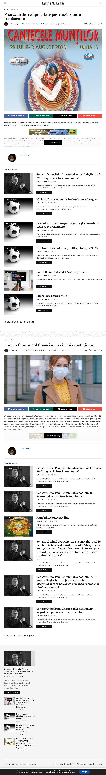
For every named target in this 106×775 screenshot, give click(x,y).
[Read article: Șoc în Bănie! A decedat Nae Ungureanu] (18, 280)
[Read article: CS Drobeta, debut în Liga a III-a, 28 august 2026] (18, 256)
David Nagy (14, 24)
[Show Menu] (5, 3)
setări (73, 773)
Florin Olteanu (42, 181)
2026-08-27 (53, 521)
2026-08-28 (53, 203)
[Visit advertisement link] (53, 132)
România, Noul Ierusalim (52, 517)
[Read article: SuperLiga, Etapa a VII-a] (18, 304)
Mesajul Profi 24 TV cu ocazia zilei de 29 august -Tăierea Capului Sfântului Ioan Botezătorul (25, 702)
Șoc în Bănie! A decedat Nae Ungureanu (61, 272)
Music (44, 24)
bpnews (11, 764)
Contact (99, 764)
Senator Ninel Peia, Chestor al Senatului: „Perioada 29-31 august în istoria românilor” (19, 671)
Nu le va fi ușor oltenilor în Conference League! (67, 199)
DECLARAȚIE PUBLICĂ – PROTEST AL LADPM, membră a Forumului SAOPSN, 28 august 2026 (25, 743)
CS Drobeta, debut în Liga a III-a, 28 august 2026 (67, 248)
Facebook (91, 764)
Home (6, 9)
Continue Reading (45, 192)
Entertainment (14, 9)
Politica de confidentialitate (76, 764)
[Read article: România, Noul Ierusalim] (18, 526)
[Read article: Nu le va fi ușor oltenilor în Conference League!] (18, 208)
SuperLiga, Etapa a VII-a (51, 295)
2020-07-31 (25, 24)
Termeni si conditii (59, 764)
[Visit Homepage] (52, 3)
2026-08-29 (53, 181)
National (49, 24)
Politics (12, 340)
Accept (84, 772)
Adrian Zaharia (42, 521)
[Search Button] (101, 3)
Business (35, 350)
